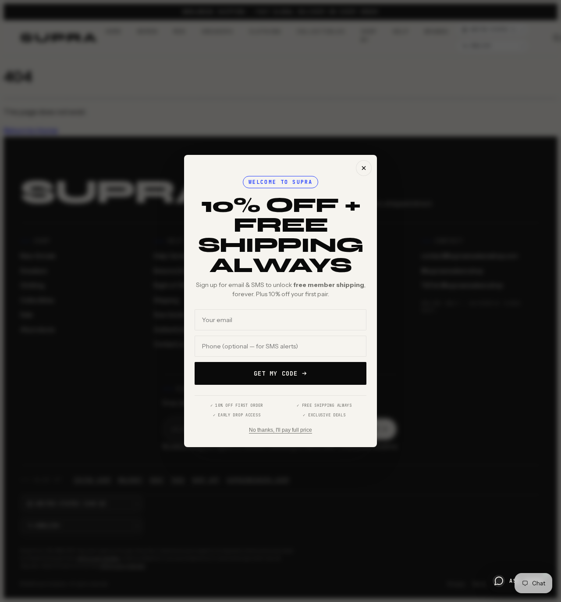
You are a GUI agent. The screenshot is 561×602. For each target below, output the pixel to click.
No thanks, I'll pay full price (280, 430)
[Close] (364, 168)
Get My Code (276, 373)
